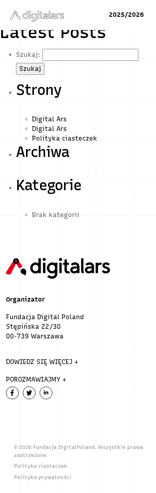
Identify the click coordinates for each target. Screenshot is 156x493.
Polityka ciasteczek (64, 138)
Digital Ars (49, 119)
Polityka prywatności (42, 477)
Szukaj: (28, 54)
